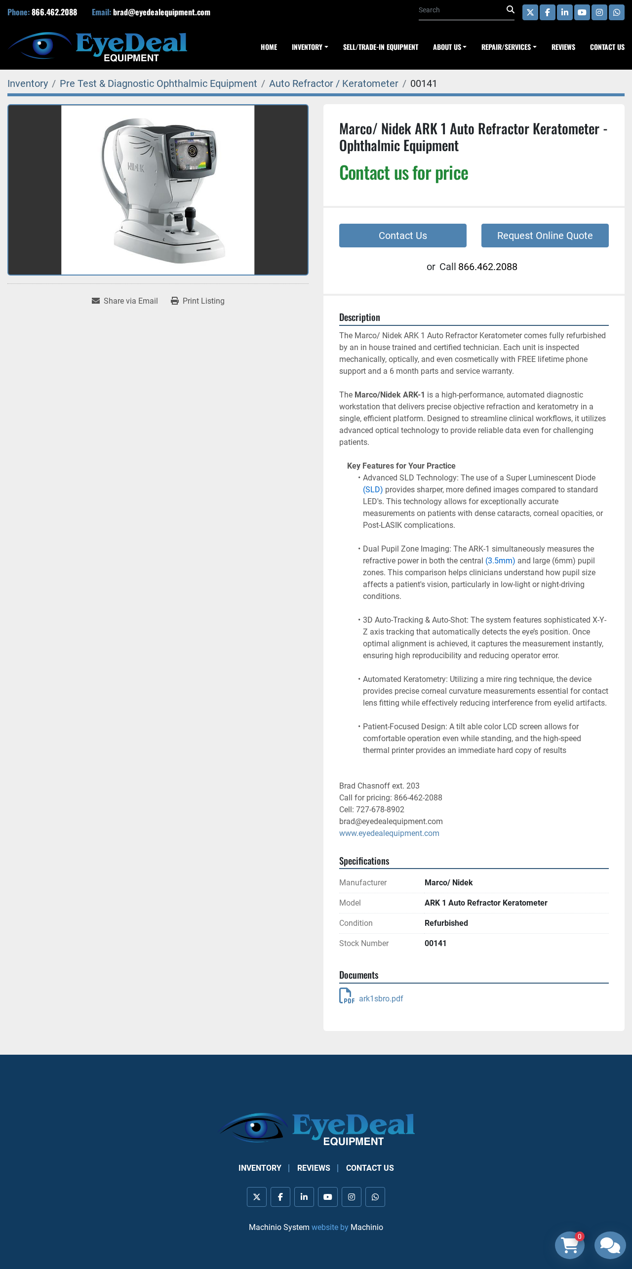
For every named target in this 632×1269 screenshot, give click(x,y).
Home (269, 46)
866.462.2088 (54, 12)
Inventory (259, 1168)
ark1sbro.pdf (381, 998)
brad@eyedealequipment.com (161, 12)
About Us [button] (447, 46)
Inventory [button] (307, 46)
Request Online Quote (545, 235)
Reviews (563, 46)
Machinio (367, 1227)
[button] (509, 46)
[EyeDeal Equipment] (316, 1128)
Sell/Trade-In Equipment (380, 46)
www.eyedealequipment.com (389, 833)
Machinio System (279, 1227)
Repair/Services (506, 46)
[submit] (510, 10)
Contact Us (607, 46)
